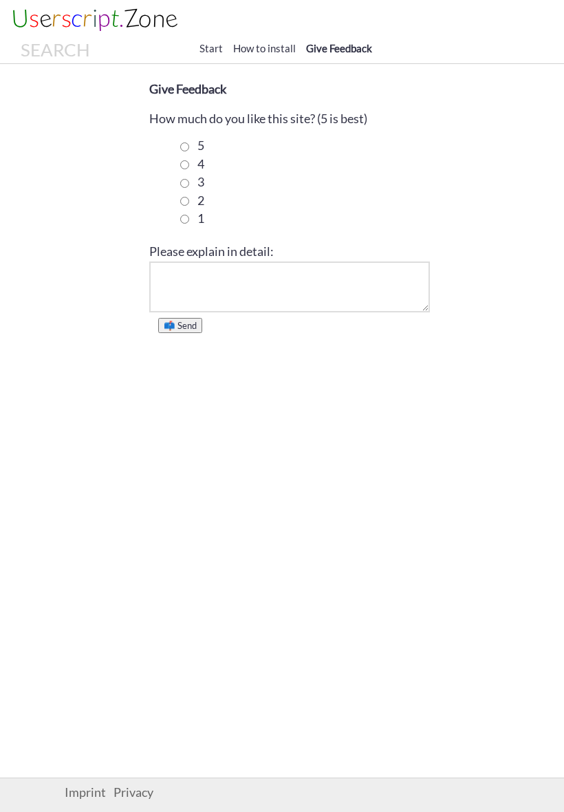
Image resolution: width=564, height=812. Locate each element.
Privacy (133, 792)
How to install (264, 48)
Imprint (85, 792)
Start (211, 48)
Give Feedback (339, 48)
